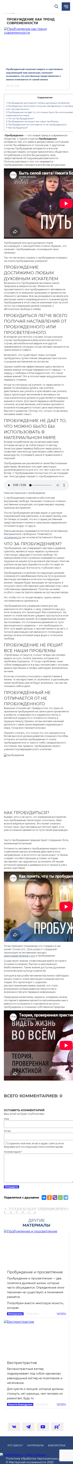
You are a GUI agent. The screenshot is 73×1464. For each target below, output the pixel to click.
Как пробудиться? (17, 127)
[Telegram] (65, 1197)
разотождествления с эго (19, 955)
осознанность (12, 537)
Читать (61, 1313)
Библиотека (56, 1445)
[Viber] (55, 1197)
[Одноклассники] (49, 1197)
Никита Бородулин (20, 1404)
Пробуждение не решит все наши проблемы (32, 121)
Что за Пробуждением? (20, 118)
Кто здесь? (15, 1445)
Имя (6, 1118)
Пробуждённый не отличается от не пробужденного (36, 124)
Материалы (15, 1313)
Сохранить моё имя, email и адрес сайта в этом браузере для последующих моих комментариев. (34, 1145)
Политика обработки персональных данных (37, 1458)
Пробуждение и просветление (35, 1272)
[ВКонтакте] (44, 1197)
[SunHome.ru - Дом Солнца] (23, 1455)
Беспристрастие (22, 1363)
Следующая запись (52, 1208)
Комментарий (13, 1151)
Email (7, 1130)
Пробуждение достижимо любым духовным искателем (38, 103)
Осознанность (25, 6)
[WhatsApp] (60, 1197)
